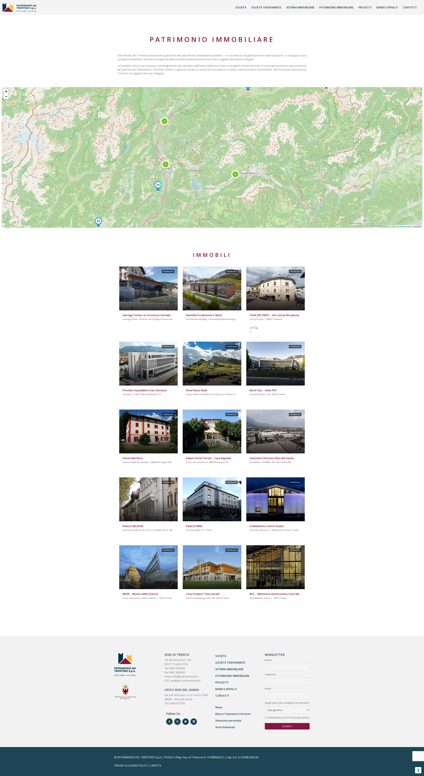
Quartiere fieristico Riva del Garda (272, 458)
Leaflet (392, 226)
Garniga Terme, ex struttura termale (146, 315)
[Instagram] (177, 721)
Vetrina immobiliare (300, 7)
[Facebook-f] (169, 721)
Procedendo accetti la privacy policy (288, 717)
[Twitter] (185, 721)
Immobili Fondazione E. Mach (204, 315)
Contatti (410, 7)
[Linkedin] (193, 721)
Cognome (270, 674)
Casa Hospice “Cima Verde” (203, 594)
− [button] (6, 96)
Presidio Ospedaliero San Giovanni (145, 390)
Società (240, 7)
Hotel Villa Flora (133, 458)
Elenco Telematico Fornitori (233, 714)
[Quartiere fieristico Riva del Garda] (98, 221)
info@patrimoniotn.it (185, 676)
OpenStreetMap (405, 226)
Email (268, 688)
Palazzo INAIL (194, 526)
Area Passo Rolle (196, 390)
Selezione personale (228, 720)
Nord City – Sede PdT (263, 390)
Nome (268, 660)
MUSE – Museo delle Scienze (140, 594)
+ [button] (6, 91)
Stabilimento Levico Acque (267, 526)
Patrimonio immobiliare (336, 7)
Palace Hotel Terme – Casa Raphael (208, 458)
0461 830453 (177, 668)
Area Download (225, 727)
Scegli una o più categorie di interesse (287, 702)
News (218, 707)
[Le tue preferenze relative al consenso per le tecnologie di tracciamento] (418, 770)
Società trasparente (266, 7)
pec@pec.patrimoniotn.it (185, 680)
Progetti (364, 7)
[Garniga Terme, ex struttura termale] (158, 185)
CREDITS (155, 765)
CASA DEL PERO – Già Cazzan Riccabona (274, 315)
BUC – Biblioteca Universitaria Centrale (274, 594)
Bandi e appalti (387, 7)
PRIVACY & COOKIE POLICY (130, 765)
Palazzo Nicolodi (133, 526)
